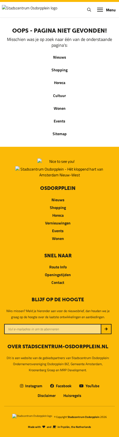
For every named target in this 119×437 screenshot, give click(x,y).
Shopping (59, 70)
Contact (57, 282)
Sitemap (60, 134)
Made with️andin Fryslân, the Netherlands (59, 427)
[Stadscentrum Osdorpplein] (29, 10)
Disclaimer (47, 395)
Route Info (58, 267)
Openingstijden (58, 275)
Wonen (60, 108)
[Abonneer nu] (106, 329)
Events (59, 121)
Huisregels (72, 395)
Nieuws (59, 57)
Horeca (59, 82)
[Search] (89, 9)
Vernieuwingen (58, 223)
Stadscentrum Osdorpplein (84, 417)
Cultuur (59, 95)
